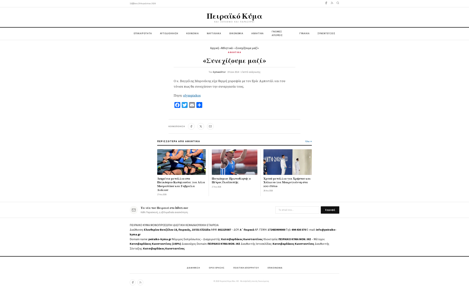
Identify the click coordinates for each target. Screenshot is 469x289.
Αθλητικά (227, 48)
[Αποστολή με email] (210, 126)
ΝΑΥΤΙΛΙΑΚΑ (214, 33)
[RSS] (140, 282)
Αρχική (214, 48)
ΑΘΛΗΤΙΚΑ (257, 33)
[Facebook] (326, 3)
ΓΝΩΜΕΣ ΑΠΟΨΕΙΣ (277, 33)
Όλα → (308, 141)
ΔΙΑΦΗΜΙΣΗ (193, 267)
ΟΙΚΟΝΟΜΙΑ (236, 33)
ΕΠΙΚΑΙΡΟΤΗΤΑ (143, 33)
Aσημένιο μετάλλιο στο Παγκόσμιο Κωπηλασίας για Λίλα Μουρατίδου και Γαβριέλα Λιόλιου (181, 184)
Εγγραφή (330, 210)
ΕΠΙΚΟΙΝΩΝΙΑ (275, 267)
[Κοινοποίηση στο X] (200, 126)
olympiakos (192, 95)
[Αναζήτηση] (337, 3)
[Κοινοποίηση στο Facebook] (191, 126)
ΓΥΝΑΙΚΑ (304, 33)
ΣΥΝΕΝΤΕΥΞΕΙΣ (326, 33)
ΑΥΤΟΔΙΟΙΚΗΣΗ (169, 33)
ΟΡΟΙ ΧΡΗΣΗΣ (217, 267)
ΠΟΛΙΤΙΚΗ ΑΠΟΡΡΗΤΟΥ (246, 267)
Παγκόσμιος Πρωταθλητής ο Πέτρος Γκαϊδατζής (231, 180)
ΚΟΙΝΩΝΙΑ (192, 33)
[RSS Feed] (331, 3)
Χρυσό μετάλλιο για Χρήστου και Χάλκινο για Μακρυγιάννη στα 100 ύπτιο (287, 182)
